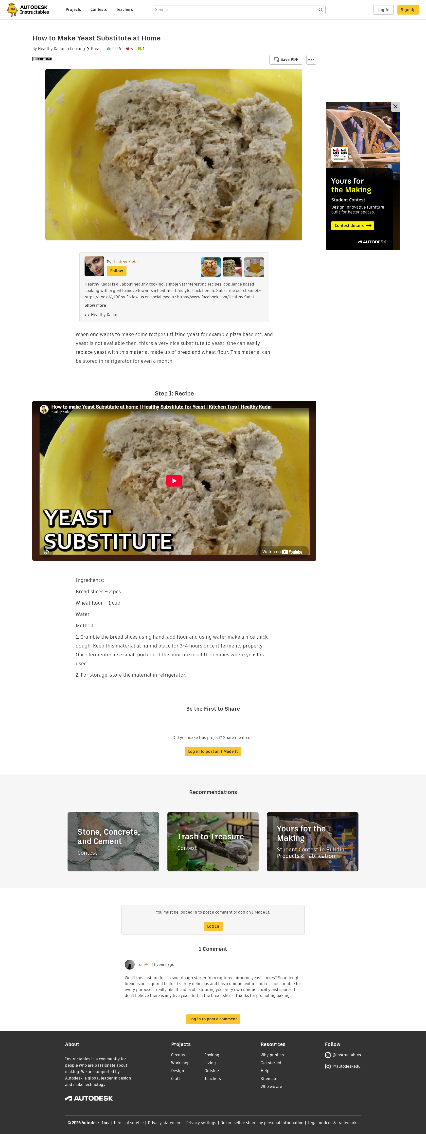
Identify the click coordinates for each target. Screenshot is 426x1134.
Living (210, 1063)
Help (265, 1071)
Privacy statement (165, 1123)
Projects (73, 9)
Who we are (271, 1086)
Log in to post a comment (213, 1019)
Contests (98, 9)
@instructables (346, 1055)
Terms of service (128, 1123)
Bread (96, 48)
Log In (383, 10)
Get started (271, 1063)
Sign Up (408, 10)
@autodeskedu (346, 1066)
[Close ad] (395, 107)
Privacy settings (201, 1123)
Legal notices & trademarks (333, 1123)
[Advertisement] (363, 176)
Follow (116, 271)
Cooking (77, 48)
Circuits (178, 1055)
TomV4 (143, 964)
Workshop (180, 1063)
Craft (175, 1078)
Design (177, 1071)
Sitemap (268, 1078)
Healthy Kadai (51, 48)
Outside (211, 1071)
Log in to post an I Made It (213, 751)
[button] (311, 60)
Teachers (124, 9)
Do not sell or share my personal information (261, 1123)
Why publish (272, 1055)
